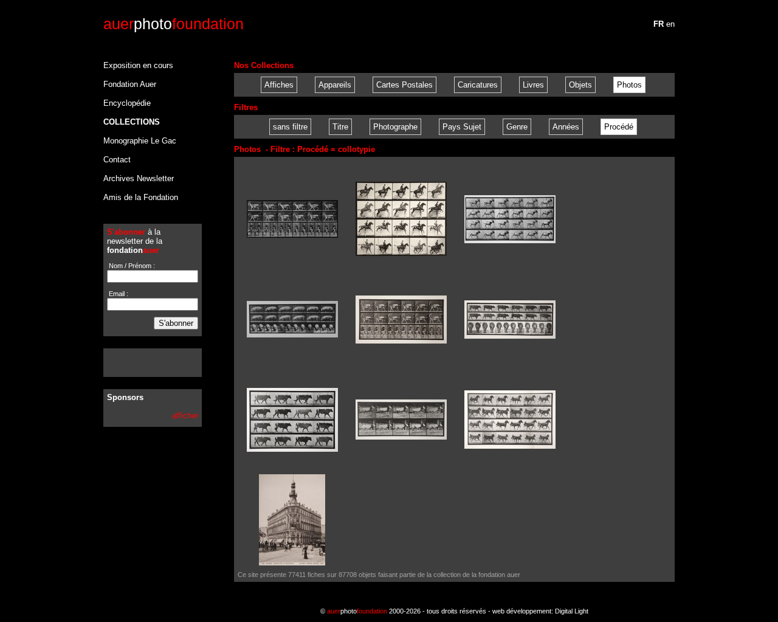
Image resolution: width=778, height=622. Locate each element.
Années (566, 126)
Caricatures (478, 84)
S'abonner (176, 323)
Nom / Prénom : (131, 265)
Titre (340, 126)
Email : (117, 293)
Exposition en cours (138, 65)
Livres (533, 84)
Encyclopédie (127, 103)
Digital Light (571, 611)
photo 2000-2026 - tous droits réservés (406, 611)
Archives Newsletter (138, 178)
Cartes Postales (404, 84)
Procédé (618, 126)
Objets (580, 84)
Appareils (334, 84)
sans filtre (290, 126)
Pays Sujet (461, 126)
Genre (517, 126)
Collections (131, 121)
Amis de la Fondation (140, 197)
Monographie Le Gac (139, 140)
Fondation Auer (129, 84)
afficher (185, 415)
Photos (629, 84)
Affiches (279, 84)
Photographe (395, 126)
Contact (117, 159)
